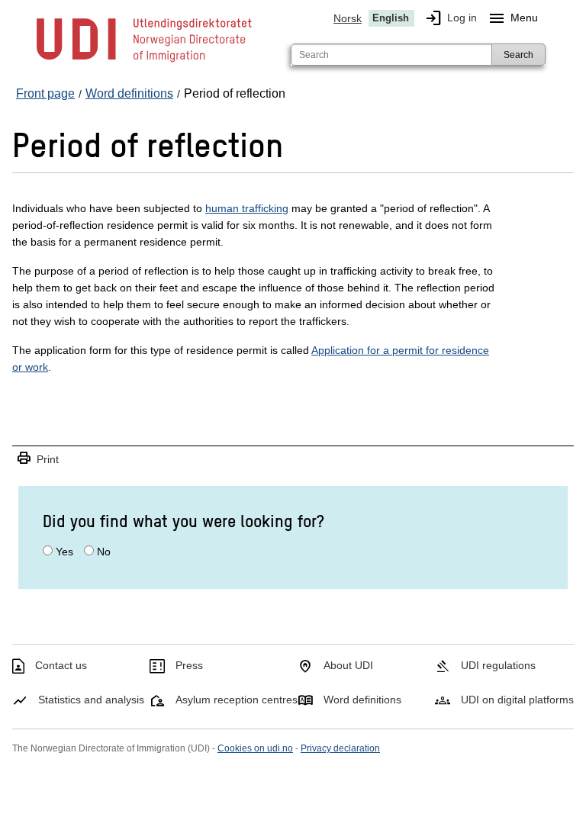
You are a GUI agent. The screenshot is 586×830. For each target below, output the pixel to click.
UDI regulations (498, 665)
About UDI (348, 665)
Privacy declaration (340, 748)
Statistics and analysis (91, 699)
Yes (64, 551)
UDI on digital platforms (517, 699)
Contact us (61, 665)
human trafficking (246, 208)
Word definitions (362, 699)
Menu (513, 18)
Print (37, 459)
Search (518, 55)
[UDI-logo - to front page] (144, 61)
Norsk (347, 18)
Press (189, 665)
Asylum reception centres (236, 699)
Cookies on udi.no (255, 748)
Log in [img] (450, 18)
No (104, 551)
